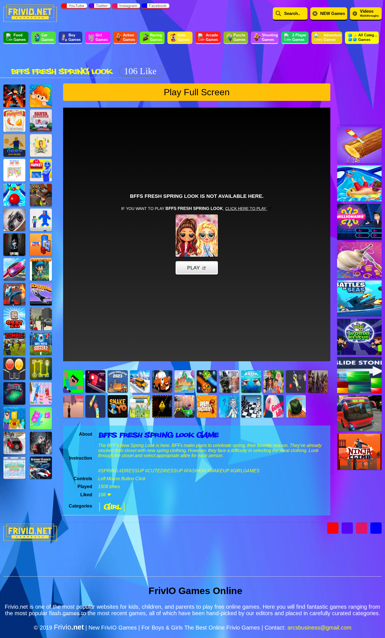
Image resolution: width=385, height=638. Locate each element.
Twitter (102, 5)
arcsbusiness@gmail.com (319, 627)
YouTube (76, 5)
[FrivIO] (30, 12)
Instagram (128, 5)
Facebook (158, 5)
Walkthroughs (369, 13)
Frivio (69, 627)
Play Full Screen (197, 92)
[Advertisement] (269, 61)
